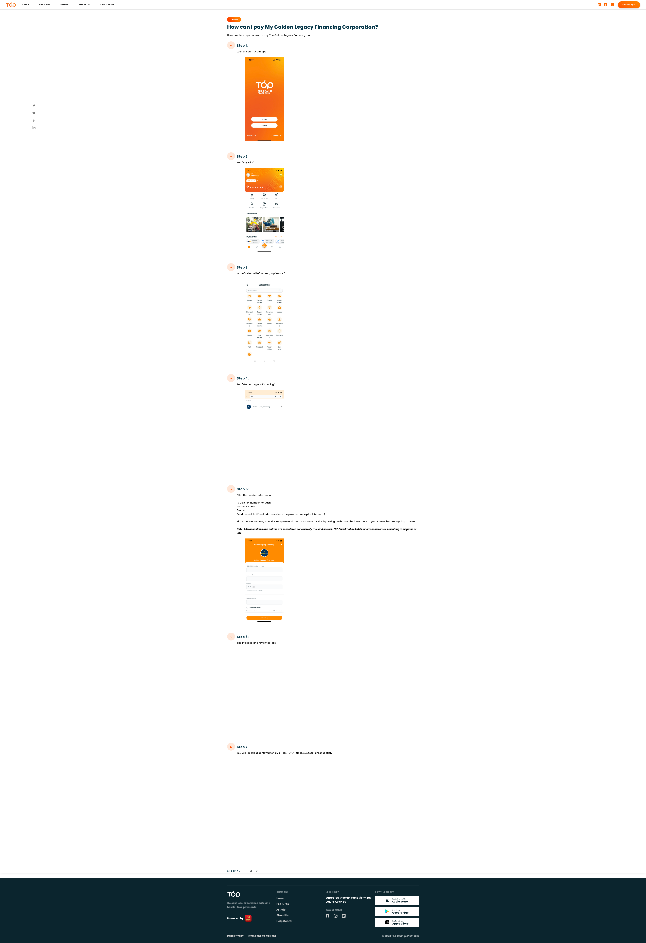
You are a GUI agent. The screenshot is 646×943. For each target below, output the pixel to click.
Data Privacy (235, 935)
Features (44, 4)
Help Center (107, 4)
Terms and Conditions (261, 935)
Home (25, 4)
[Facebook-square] (328, 916)
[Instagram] (336, 916)
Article (64, 4)
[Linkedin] (344, 916)
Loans (234, 19)
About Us (84, 4)
